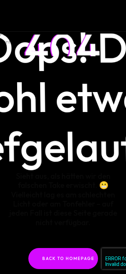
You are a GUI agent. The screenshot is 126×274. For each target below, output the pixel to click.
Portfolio (10, 10)
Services (10, 25)
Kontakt (9, 18)
